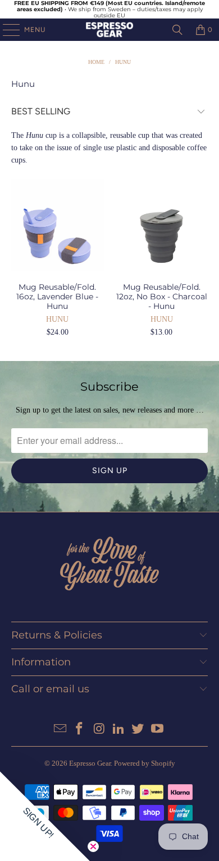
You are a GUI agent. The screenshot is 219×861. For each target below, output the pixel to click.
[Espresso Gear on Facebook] (79, 729)
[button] (45, 816)
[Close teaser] (93, 846)
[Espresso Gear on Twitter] (138, 729)
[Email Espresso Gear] (60, 729)
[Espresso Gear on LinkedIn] (119, 729)
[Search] (177, 29)
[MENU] (5, 29)
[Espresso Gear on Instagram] (99, 729)
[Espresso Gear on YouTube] (157, 729)
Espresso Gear (90, 763)
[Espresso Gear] (110, 29)
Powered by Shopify (144, 763)
